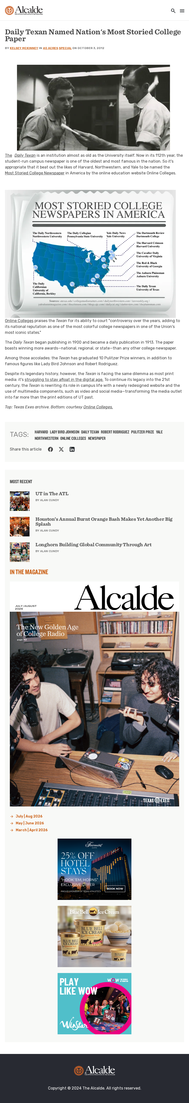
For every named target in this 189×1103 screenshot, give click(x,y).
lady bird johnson (64, 432)
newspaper (97, 438)
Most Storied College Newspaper (34, 173)
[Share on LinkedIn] (72, 449)
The (20, 155)
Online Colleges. (98, 407)
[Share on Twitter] (61, 449)
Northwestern (46, 438)
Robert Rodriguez (115, 432)
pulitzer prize (142, 432)
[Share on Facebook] (50, 449)
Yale (159, 432)
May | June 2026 (30, 823)
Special (65, 48)
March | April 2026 (32, 830)
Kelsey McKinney (24, 48)
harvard (41, 432)
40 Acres (50, 48)
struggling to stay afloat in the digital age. (64, 379)
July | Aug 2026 (29, 816)
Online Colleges (19, 320)
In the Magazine (29, 572)
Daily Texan (90, 432)
